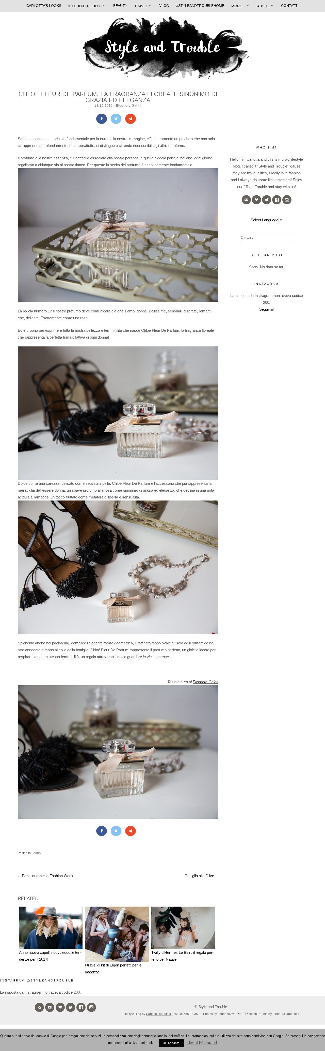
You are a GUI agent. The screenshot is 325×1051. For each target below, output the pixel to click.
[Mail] (130, 119)
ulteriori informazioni (202, 1043)
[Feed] (39, 1007)
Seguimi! (266, 309)
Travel (141, 6)
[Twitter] (116, 119)
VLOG (164, 6)
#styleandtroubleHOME (200, 6)
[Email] (246, 199)
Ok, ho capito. (171, 1042)
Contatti (290, 6)
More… (238, 6)
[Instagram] (286, 199)
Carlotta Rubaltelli (158, 1014)
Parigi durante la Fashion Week (45, 876)
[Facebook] (101, 119)
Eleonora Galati (128, 105)
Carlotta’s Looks (43, 6)
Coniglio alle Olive (201, 876)
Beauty (120, 6)
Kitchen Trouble (85, 6)
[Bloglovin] (256, 199)
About (263, 6)
